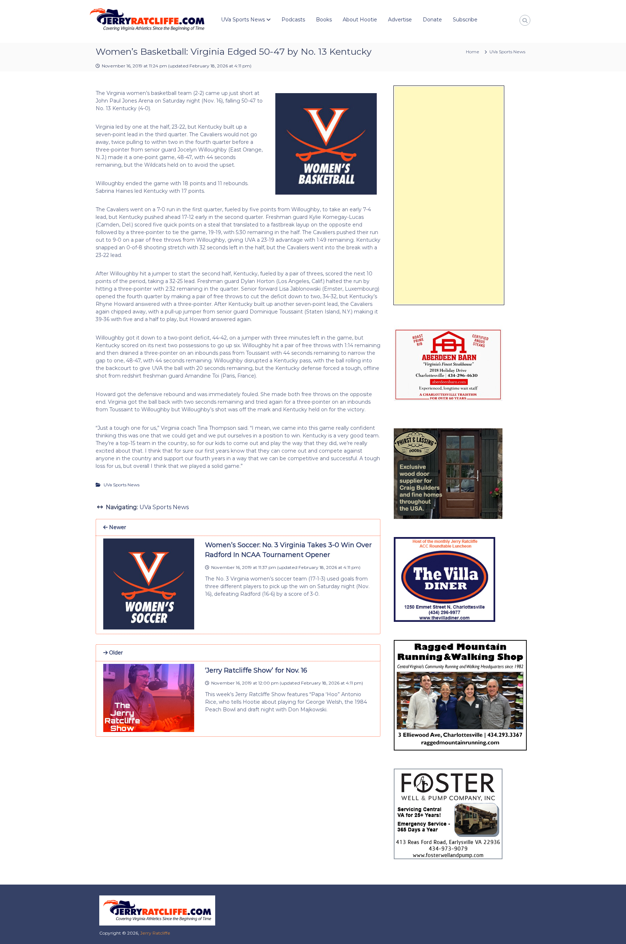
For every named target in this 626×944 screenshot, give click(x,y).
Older (115, 652)
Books (324, 19)
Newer (117, 527)
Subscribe (465, 19)
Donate (432, 19)
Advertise (400, 19)
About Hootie (360, 19)
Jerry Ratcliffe (155, 933)
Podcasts (293, 19)
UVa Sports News (243, 19)
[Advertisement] (449, 195)
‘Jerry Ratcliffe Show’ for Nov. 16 (256, 670)
